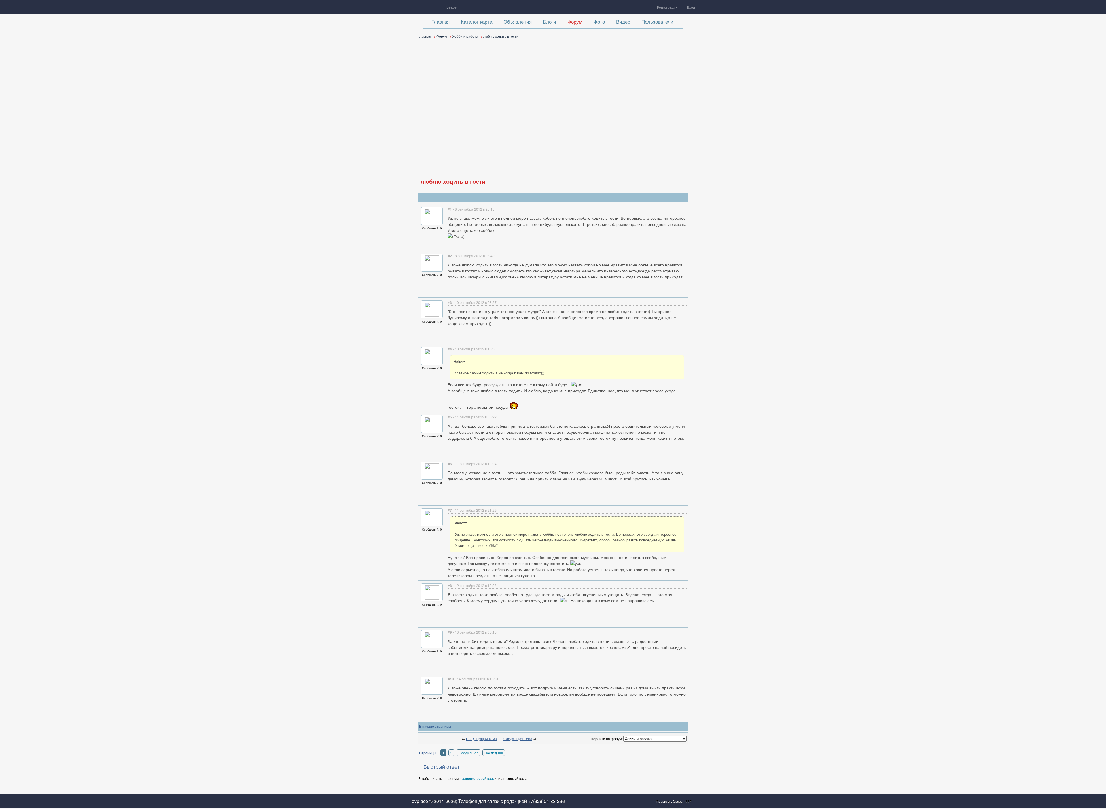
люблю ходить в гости (500, 36)
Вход (691, 7)
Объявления (517, 21)
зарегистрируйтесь (478, 778)
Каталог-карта (476, 21)
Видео (623, 21)
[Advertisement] (553, 102)
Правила (663, 801)
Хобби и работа (465, 36)
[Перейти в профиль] (432, 221)
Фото (599, 21)
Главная (440, 21)
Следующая (468, 752)
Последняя (493, 752)
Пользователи (657, 21)
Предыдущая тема (481, 738)
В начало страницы (435, 726)
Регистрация (667, 7)
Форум (574, 21)
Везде (451, 7)
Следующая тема (517, 738)
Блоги (549, 21)
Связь (678, 801)
